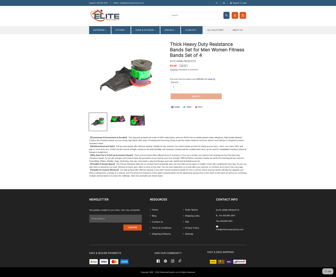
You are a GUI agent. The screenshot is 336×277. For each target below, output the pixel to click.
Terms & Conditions (161, 228)
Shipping (174, 69)
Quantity (174, 82)
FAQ (186, 222)
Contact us (157, 222)
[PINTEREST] (165, 261)
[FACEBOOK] (158, 261)
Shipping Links (192, 216)
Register (236, 3)
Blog (153, 216)
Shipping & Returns (161, 234)
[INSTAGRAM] (172, 261)
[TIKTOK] (180, 261)
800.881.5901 (102, 3)
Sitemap (188, 234)
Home (154, 210)
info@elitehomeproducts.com (132, 3)
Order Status (191, 210)
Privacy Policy (191, 228)
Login (244, 3)
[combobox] (199, 15)
